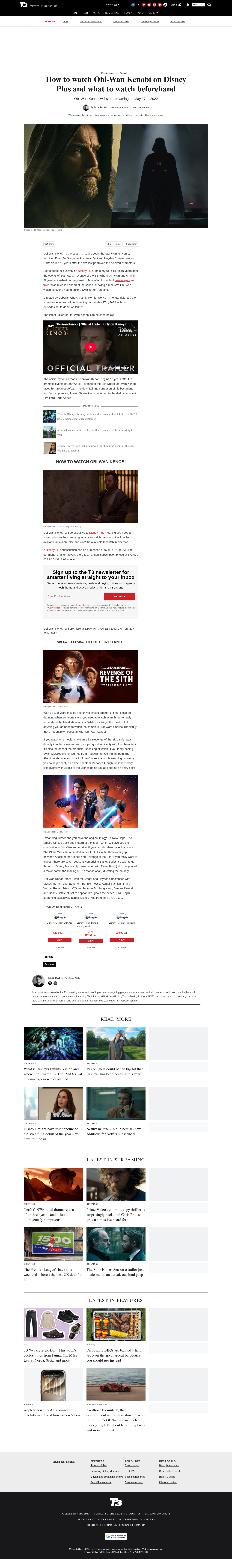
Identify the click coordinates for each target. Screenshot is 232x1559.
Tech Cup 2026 (177, 21)
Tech (85, 12)
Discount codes (168, 1482)
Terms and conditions (156, 1513)
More (152, 12)
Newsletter (132, 244)
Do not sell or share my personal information (116, 1525)
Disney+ (49, 964)
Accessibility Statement (77, 1513)
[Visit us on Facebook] (133, 5)
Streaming (124, 73)
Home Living (112, 12)
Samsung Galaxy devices (104, 1471)
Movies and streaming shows (106, 1476)
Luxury (128, 12)
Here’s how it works (154, 115)
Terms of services (84, 605)
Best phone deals (169, 1465)
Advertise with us (130, 1519)
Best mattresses (134, 1482)
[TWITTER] (51, 983)
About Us (135, 1513)
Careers (149, 1519)
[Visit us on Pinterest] (144, 5)
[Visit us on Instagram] (154, 5)
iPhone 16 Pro (98, 1465)
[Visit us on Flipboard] (160, 5)
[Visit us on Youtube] (149, 5)
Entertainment (107, 73)
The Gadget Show (150, 21)
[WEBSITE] (56, 983)
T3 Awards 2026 (121, 21)
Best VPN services (100, 1482)
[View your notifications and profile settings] (188, 5)
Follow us (115, 244)
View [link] (59, 940)
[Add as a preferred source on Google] (116, 1536)
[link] (59, 916)
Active (96, 12)
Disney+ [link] (60, 947)
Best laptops (132, 1465)
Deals (65, 21)
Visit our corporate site (152, 1549)
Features (144, 107)
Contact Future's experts (110, 1513)
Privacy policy (87, 1519)
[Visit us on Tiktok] (165, 5)
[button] (59, 930)
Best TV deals (167, 1476)
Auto (141, 12)
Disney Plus (85, 270)
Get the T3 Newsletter (91, 21)
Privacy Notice (53, 608)
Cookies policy (107, 1519)
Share (51, 244)
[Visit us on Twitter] (138, 5)
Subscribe (197, 4)
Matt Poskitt (100, 107)
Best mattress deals (170, 1471)
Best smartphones (135, 1476)
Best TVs (130, 1471)
